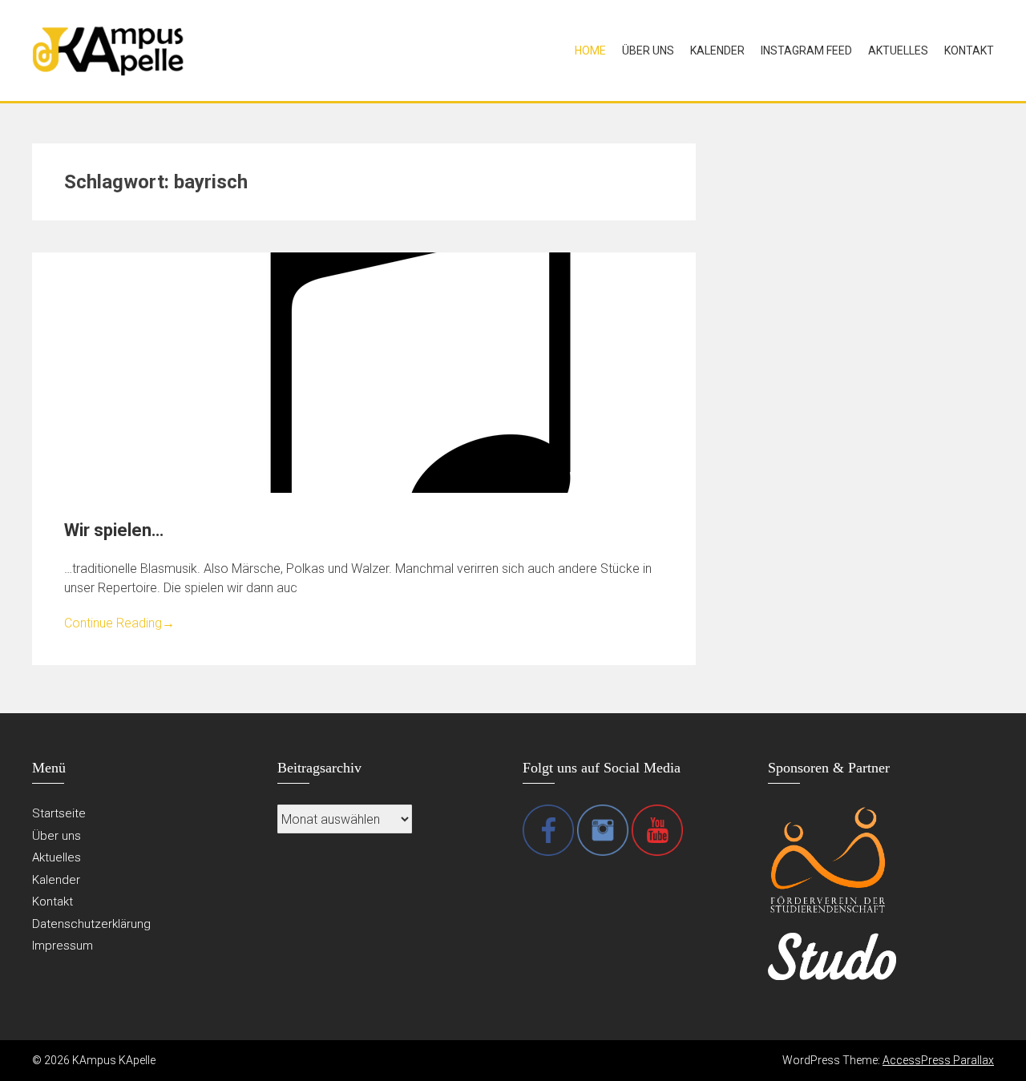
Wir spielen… (114, 530)
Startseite (59, 813)
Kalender (717, 50)
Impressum (62, 945)
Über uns (648, 50)
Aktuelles (898, 50)
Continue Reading (119, 623)
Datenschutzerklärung (91, 924)
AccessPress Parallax (938, 1060)
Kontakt (969, 50)
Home (590, 50)
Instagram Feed (806, 50)
